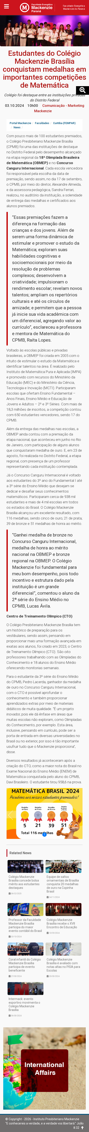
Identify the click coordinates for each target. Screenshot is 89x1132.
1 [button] (44, 834)
